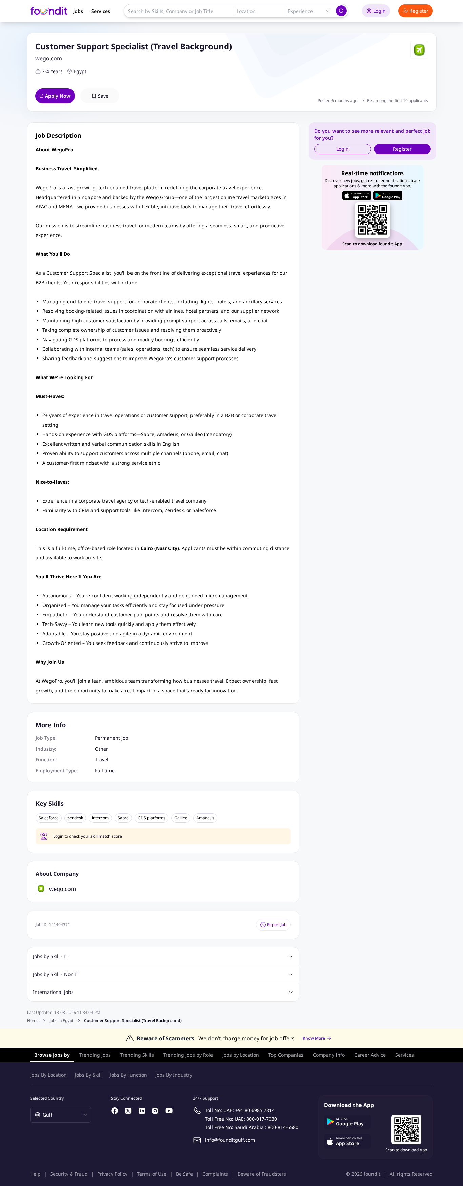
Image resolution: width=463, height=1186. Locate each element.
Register (418, 10)
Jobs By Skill (88, 1074)
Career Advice (370, 1054)
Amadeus (205, 818)
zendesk (75, 818)
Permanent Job (111, 738)
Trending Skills (137, 1054)
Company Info (329, 1054)
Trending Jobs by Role (188, 1054)
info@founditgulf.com (230, 1140)
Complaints (215, 1174)
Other (101, 748)
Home (33, 1020)
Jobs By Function (128, 1074)
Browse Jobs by (52, 1054)
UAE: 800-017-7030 (256, 1119)
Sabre (123, 818)
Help (35, 1174)
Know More (314, 1038)
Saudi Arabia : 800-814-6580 (266, 1127)
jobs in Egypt (61, 1020)
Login (379, 10)
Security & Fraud (69, 1174)
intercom (100, 818)
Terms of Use (151, 1174)
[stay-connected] (115, 1111)
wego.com (48, 58)
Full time (105, 770)
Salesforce (49, 818)
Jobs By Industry (173, 1074)
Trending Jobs (95, 1054)
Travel (101, 759)
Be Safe (184, 1174)
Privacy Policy (112, 1174)
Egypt (80, 71)
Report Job (276, 924)
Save (103, 96)
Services (100, 11)
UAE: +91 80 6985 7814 (249, 1110)
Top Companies (285, 1054)
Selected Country (47, 1098)
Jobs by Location (240, 1054)
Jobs (78, 11)
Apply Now (58, 96)
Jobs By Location (48, 1074)
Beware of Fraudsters (262, 1174)
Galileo (180, 818)
